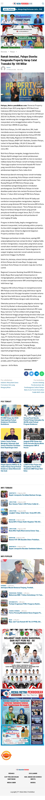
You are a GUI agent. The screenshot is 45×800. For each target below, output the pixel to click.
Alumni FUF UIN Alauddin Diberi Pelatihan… (24, 540)
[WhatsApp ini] (41, 373)
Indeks (33, 783)
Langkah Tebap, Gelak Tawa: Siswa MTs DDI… (25, 513)
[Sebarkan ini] (26, 373)
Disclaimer (33, 773)
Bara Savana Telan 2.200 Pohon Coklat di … (24, 504)
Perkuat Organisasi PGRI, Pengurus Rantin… (25, 604)
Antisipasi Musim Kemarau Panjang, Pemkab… (17, 588)
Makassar (12, 520)
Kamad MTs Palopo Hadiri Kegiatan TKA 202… (25, 522)
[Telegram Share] (36, 373)
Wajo (10, 620)
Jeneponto (12, 493)
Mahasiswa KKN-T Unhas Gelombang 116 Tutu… (26, 595)
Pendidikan (12, 593)
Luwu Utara (12, 502)
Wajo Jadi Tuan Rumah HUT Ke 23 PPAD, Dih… (25, 622)
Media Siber (11, 783)
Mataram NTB (13, 602)
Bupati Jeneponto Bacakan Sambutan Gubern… (26, 549)
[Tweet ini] (31, 373)
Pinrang (3, 585)
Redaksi (11, 773)
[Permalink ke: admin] (3, 68)
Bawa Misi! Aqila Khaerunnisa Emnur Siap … (24, 531)
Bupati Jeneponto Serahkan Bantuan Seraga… (25, 495)
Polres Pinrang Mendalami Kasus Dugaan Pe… (25, 613)
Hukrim (11, 611)
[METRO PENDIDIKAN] (22, 3)
